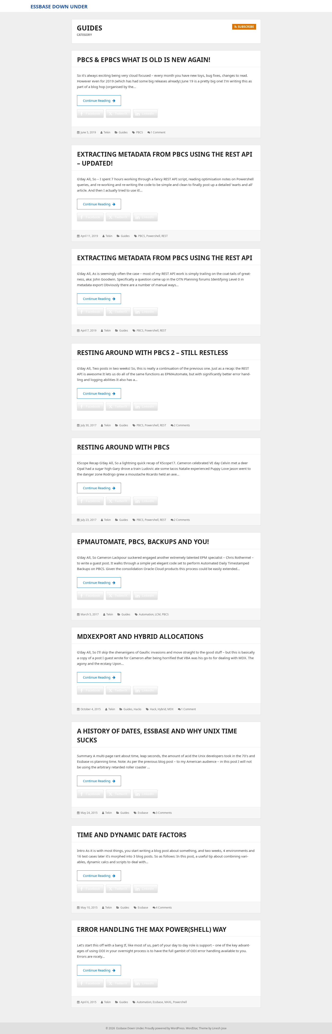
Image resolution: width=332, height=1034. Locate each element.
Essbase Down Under (59, 6)
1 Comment (158, 132)
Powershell (153, 236)
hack (153, 709)
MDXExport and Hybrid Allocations (140, 636)
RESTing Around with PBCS (123, 447)
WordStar (191, 1028)
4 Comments (164, 907)
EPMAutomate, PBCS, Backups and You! (143, 541)
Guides (123, 132)
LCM (158, 614)
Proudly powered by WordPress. (165, 1028)
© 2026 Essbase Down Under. (125, 1028)
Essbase (143, 813)
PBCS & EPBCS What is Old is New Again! (143, 59)
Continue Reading (102, 100)
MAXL (168, 1002)
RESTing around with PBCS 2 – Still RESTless (152, 352)
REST (164, 236)
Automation (146, 614)
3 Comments (164, 813)
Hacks (137, 709)
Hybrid (162, 709)
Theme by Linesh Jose (213, 1028)
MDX (170, 709)
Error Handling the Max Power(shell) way (151, 929)
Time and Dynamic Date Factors (131, 834)
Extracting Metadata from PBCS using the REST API (164, 257)
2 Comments (182, 425)
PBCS (139, 132)
